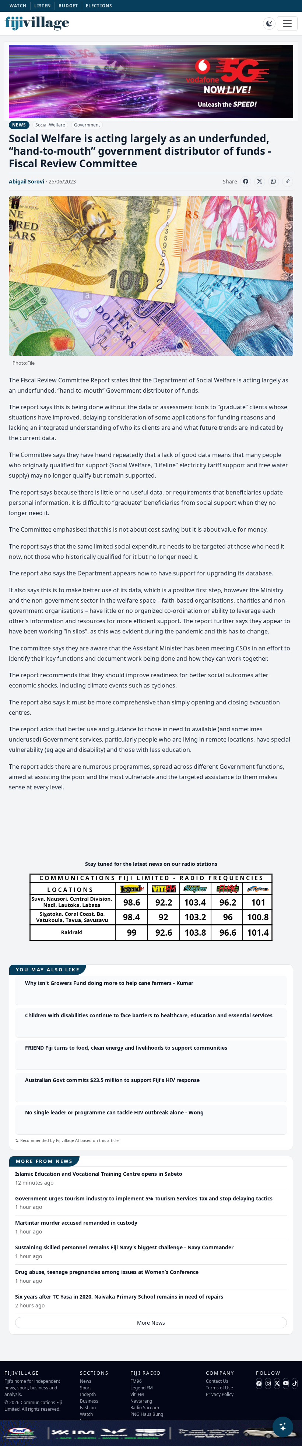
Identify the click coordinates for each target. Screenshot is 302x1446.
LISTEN (42, 5)
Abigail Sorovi (26, 181)
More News (151, 1322)
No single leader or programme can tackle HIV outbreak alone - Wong (114, 1112)
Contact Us (217, 1381)
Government (87, 125)
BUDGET (68, 5)
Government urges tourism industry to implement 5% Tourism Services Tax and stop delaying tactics (144, 1198)
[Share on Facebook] (245, 181)
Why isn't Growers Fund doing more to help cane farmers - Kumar (109, 982)
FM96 (136, 1381)
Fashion (88, 1407)
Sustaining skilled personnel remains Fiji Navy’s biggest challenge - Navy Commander (124, 1247)
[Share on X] (259, 181)
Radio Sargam (144, 1407)
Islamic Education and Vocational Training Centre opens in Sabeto (98, 1173)
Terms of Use (219, 1387)
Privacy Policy (219, 1394)
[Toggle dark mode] (269, 23)
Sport (85, 1387)
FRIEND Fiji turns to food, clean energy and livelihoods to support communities (126, 1047)
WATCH (18, 5)
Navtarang (141, 1401)
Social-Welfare (50, 125)
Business (89, 1401)
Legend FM (141, 1387)
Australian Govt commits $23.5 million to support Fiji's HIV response (112, 1080)
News (85, 1381)
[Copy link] (287, 181)
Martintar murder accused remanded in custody (76, 1222)
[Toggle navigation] (287, 23)
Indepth (88, 1394)
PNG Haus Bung (146, 1414)
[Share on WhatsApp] (273, 181)
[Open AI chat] (283, 1427)
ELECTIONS (99, 5)
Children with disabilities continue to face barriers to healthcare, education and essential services (149, 1015)
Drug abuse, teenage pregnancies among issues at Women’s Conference (107, 1271)
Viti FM (137, 1394)
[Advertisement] (151, 832)
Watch (86, 1414)
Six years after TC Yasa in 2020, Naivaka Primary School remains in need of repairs (119, 1296)
